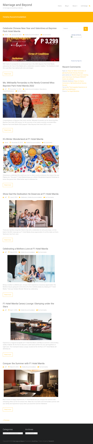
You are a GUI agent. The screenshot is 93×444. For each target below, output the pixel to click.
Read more (7, 74)
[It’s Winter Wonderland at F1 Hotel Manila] (31, 146)
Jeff (5, 89)
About (74, 6)
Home (59, 6)
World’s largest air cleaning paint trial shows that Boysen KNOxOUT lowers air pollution (75, 77)
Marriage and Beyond (17, 5)
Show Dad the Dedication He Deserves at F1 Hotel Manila (30, 194)
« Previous (6, 420)
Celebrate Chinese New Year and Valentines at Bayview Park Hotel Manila (30, 30)
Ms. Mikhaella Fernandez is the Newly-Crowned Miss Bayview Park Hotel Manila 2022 (28, 84)
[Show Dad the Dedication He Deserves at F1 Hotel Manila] (31, 201)
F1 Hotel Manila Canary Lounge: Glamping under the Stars (28, 305)
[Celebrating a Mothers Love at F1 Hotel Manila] (31, 256)
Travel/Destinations (8, 91)
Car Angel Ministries (73, 91)
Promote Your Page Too (76, 60)
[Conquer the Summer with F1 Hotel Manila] (31, 371)
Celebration (24, 197)
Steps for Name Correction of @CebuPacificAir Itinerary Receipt (74, 83)
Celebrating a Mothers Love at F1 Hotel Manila (25, 248)
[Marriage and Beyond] (76, 37)
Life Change (84, 6)
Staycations (43, 89)
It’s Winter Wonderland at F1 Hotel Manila (23, 139)
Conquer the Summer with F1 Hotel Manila (24, 363)
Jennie (6, 34)
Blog (66, 6)
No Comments (46, 34)
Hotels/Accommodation (32, 34)
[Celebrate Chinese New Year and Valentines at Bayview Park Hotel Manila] (31, 38)
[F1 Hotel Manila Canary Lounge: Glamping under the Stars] (31, 314)
